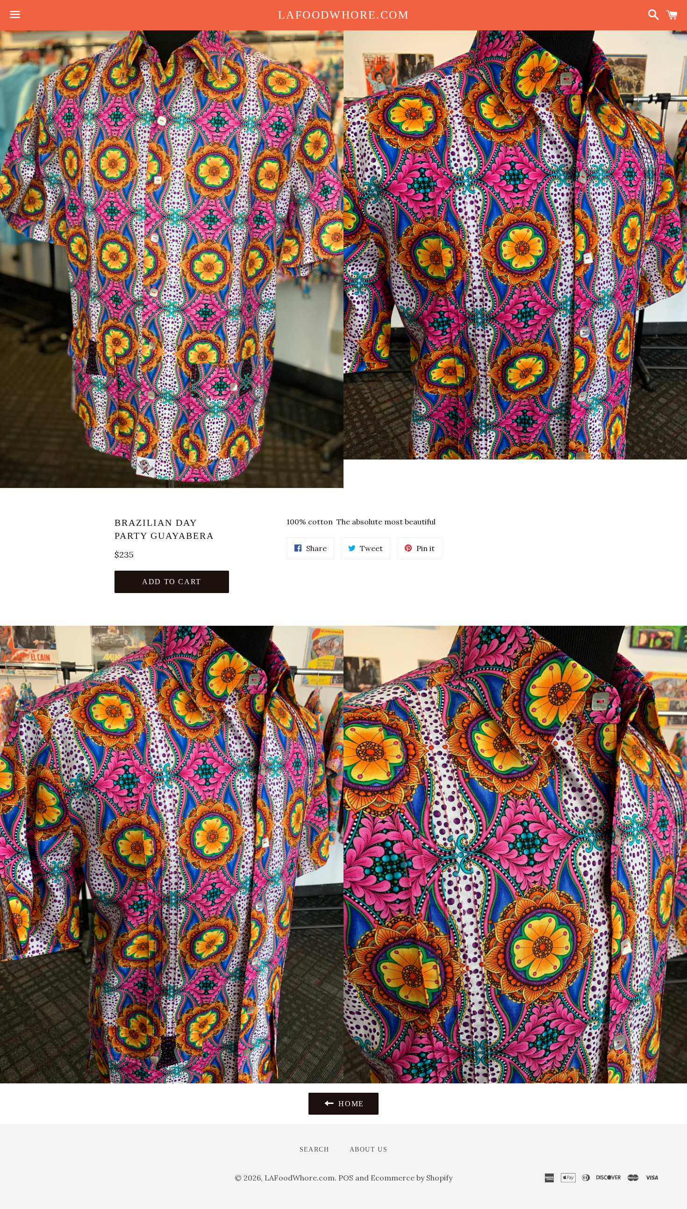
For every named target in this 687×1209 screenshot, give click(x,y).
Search (314, 1149)
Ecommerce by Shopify (411, 1177)
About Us (368, 1149)
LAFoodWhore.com (343, 15)
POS (345, 1177)
